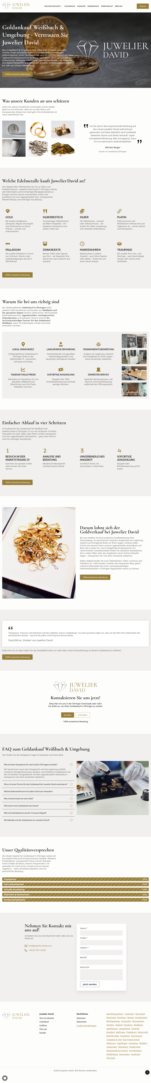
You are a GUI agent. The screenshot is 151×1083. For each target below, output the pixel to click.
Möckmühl (143, 1032)
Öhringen (110, 1058)
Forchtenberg (135, 1050)
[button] (5, 1078)
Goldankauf (69, 6)
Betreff (83, 957)
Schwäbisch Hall (114, 1039)
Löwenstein (111, 1047)
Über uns (118, 6)
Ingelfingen (122, 1043)
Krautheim (125, 1036)
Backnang (111, 1017)
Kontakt (42, 1032)
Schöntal (135, 1028)
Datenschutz (81, 1021)
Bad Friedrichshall (131, 1039)
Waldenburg (112, 1054)
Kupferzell (135, 1054)
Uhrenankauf (107, 6)
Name (83, 928)
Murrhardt (140, 1014)
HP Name (79, 926)
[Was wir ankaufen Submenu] (61, 6)
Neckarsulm (136, 1036)
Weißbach (138, 1025)
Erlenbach (121, 1017)
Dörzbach (128, 1025)
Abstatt (130, 1017)
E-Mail (83, 938)
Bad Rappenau (113, 1021)
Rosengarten (138, 1021)
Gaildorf (119, 1025)
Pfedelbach (131, 1032)
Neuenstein (124, 1054)
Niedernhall (134, 1047)
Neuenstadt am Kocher (117, 1050)
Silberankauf (93, 6)
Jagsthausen (112, 1028)
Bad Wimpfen (112, 1036)
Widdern (143, 1043)
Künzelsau (133, 1043)
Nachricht (84, 967)
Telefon (84, 948)
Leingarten (126, 1021)
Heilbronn (111, 1043)
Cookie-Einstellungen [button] (86, 1025)
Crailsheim (129, 1014)
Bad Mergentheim (114, 1014)
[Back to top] (147, 1072)
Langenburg (124, 1028)
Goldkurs (81, 6)
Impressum (81, 1018)
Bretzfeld (110, 1032)
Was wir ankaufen (52, 6)
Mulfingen (120, 1032)
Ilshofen (110, 1025)
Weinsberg (123, 1047)
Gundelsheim (141, 1017)
